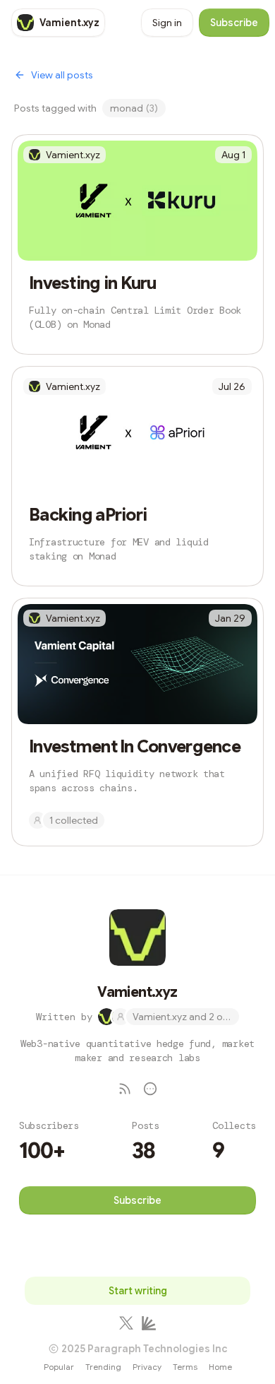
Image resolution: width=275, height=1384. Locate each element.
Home (220, 1366)
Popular (59, 1366)
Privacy (147, 1366)
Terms (185, 1366)
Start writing (138, 1290)
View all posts (62, 75)
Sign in (167, 22)
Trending (103, 1366)
